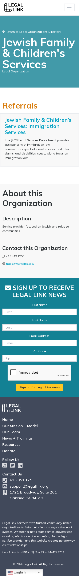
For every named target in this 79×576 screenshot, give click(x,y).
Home (7, 419)
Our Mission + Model (20, 425)
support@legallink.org (29, 486)
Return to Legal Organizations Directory (33, 32)
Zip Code (39, 351)
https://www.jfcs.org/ (20, 264)
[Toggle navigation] (69, 7)
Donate (8, 450)
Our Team (11, 431)
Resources (11, 444)
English (19, 572)
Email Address (39, 336)
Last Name (39, 320)
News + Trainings (17, 438)
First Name (39, 305)
